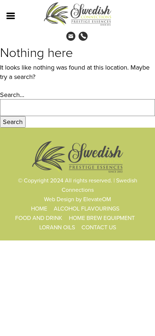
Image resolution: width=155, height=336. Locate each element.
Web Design (59, 199)
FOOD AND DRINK (38, 218)
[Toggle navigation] (11, 15)
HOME (39, 208)
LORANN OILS (57, 227)
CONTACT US (98, 227)
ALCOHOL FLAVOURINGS (86, 208)
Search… (12, 94)
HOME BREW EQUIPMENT (102, 218)
